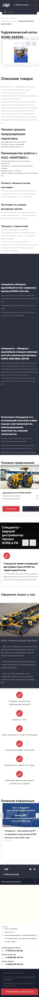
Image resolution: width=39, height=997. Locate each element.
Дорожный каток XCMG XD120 (16, 493)
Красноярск (30, 5)
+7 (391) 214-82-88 (21, 5)
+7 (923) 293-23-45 (14, 964)
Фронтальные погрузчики (11, 881)
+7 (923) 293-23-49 (14, 957)
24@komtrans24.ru (9, 932)
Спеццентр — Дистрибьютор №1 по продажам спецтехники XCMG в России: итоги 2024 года (20, 834)
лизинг (31, 509)
